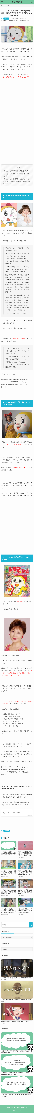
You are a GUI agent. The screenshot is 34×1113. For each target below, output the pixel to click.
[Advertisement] (17, 104)
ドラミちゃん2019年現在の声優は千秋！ (15, 171)
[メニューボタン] (2, 2)
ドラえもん (6, 18)
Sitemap (13, 1107)
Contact (17, 1107)
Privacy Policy (23, 1107)
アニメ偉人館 (17, 2)
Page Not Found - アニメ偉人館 (11, 812)
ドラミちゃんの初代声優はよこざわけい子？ (17, 179)
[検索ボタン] (32, 2)
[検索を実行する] (31, 925)
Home (8, 1107)
